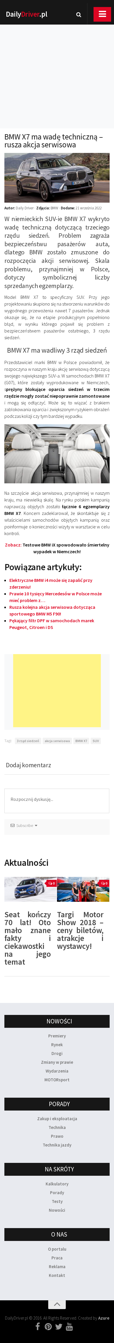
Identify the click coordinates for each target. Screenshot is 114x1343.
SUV (96, 741)
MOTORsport (57, 1079)
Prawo (57, 1136)
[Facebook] (38, 1327)
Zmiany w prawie (57, 1062)
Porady (57, 1192)
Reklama (57, 1266)
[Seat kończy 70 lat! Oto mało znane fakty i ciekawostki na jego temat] (30, 889)
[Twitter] (59, 1327)
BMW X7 (81, 741)
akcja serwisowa (57, 741)
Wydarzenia (57, 1071)
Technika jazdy (57, 1145)
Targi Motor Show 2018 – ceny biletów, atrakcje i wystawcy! (80, 930)
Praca (57, 1258)
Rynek (57, 1044)
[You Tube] (69, 1327)
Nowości (57, 1210)
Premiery (57, 1036)
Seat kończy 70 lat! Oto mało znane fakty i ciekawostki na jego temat (27, 938)
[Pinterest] (48, 1327)
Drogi (57, 1053)
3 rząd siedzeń (28, 741)
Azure (103, 1318)
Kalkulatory (57, 1184)
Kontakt (57, 1275)
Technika (57, 1127)
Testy (57, 1201)
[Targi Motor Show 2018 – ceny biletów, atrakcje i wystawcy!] (83, 889)
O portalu (57, 1249)
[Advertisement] (57, 69)
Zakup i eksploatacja (57, 1118)
